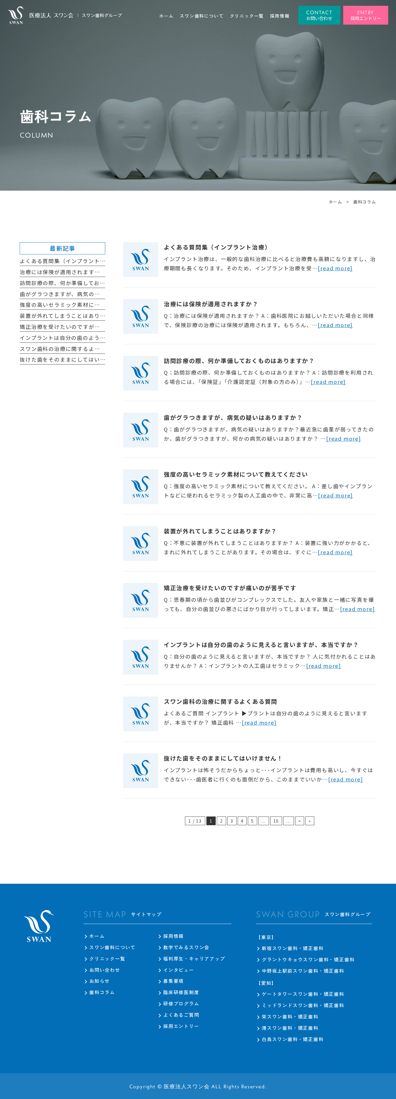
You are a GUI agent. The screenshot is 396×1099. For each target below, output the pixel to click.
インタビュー (178, 969)
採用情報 (173, 935)
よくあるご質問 (181, 1014)
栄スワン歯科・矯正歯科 (290, 1016)
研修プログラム (181, 1003)
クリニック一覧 (107, 958)
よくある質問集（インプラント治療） (217, 247)
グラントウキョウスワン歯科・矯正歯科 (308, 959)
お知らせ (99, 980)
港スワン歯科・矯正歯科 (290, 1027)
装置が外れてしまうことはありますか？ (220, 531)
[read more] (335, 268)
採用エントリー (181, 1026)
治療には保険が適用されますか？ (211, 304)
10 (276, 821)
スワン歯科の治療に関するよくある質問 (220, 701)
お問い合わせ (104, 969)
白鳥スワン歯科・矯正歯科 (293, 1039)
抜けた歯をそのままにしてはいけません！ (223, 758)
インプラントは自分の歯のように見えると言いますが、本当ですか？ (261, 644)
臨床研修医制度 (181, 992)
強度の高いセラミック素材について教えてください (236, 474)
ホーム (97, 935)
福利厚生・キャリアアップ (194, 958)
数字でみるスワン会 (186, 947)
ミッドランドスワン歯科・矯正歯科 (303, 1005)
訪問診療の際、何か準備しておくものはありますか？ (239, 360)
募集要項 (173, 980)
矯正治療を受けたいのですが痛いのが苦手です (230, 588)
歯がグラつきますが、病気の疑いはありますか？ (233, 417)
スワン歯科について (112, 947)
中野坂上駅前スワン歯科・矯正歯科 (303, 970)
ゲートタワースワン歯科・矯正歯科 (303, 993)
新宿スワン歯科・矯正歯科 (293, 948)
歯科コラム (102, 992)
